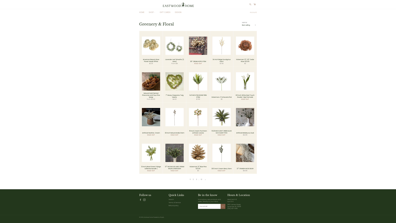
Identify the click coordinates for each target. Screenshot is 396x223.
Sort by (244, 22)
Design (178, 12)
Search (171, 199)
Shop (151, 12)
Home (141, 12)
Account (253, 12)
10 (201, 179)
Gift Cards (165, 12)
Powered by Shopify (158, 217)
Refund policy (174, 206)
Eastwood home (148, 217)
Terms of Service (175, 203)
